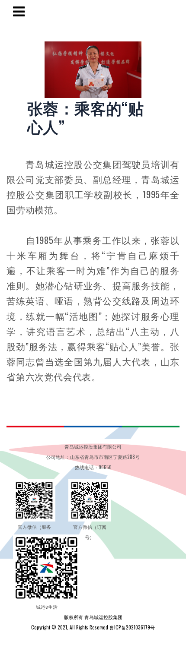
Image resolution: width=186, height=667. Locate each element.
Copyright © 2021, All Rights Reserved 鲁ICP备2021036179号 (93, 627)
